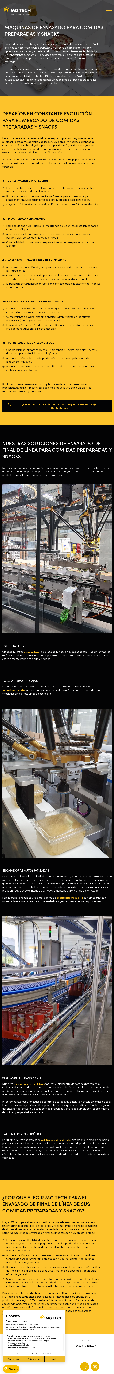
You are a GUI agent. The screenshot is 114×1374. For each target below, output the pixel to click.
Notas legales (83, 1340)
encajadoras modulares (70, 898)
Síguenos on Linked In (86, 1345)
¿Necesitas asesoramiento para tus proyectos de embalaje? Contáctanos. (59, 406)
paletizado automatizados (56, 1140)
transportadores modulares (29, 1084)
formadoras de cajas (13, 690)
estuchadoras (31, 652)
